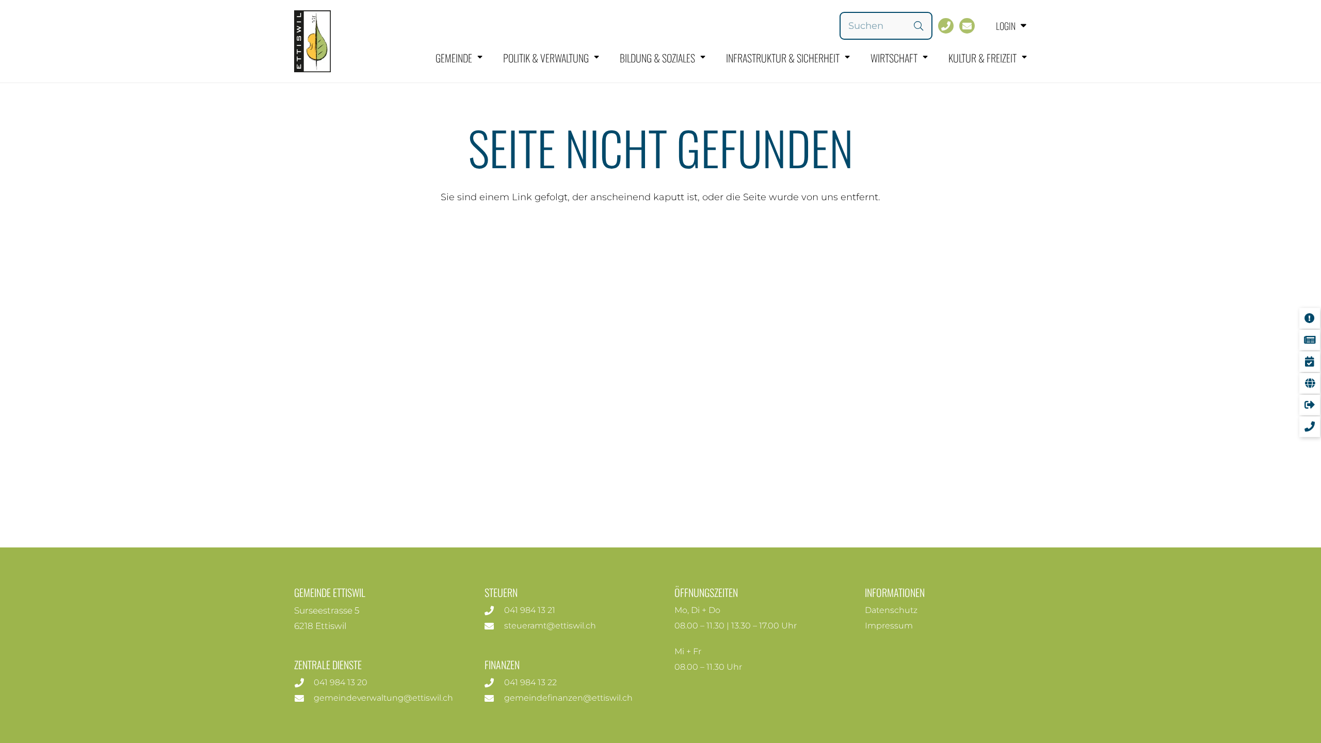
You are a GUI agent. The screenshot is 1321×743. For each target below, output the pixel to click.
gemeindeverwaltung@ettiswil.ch (383, 698)
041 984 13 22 (530, 682)
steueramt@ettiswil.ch (550, 626)
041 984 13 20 (340, 682)
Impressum (889, 626)
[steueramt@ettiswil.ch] (494, 626)
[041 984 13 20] (304, 682)
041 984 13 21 (529, 610)
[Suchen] (918, 26)
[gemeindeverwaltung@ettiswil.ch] (304, 698)
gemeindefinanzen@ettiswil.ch (568, 698)
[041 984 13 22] (494, 682)
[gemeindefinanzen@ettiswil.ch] (494, 698)
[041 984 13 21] (494, 610)
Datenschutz (891, 610)
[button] (1003, 26)
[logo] (312, 41)
